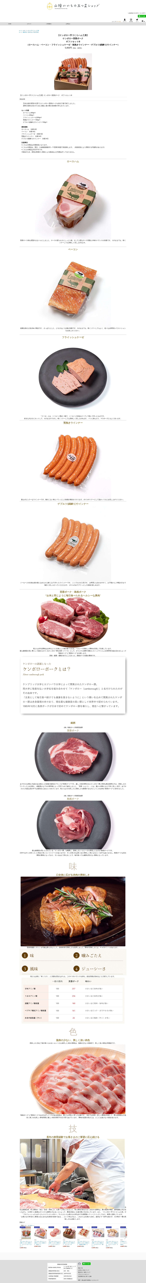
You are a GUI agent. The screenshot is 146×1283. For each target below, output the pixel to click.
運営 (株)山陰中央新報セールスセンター (88, 1280)
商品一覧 (80, 1268)
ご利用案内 (48, 23)
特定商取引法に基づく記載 (84, 1276)
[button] (21, 1237)
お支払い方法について (83, 1270)
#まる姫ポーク (31, 1225)
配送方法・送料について (84, 1272)
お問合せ (68, 23)
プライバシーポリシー (83, 1274)
